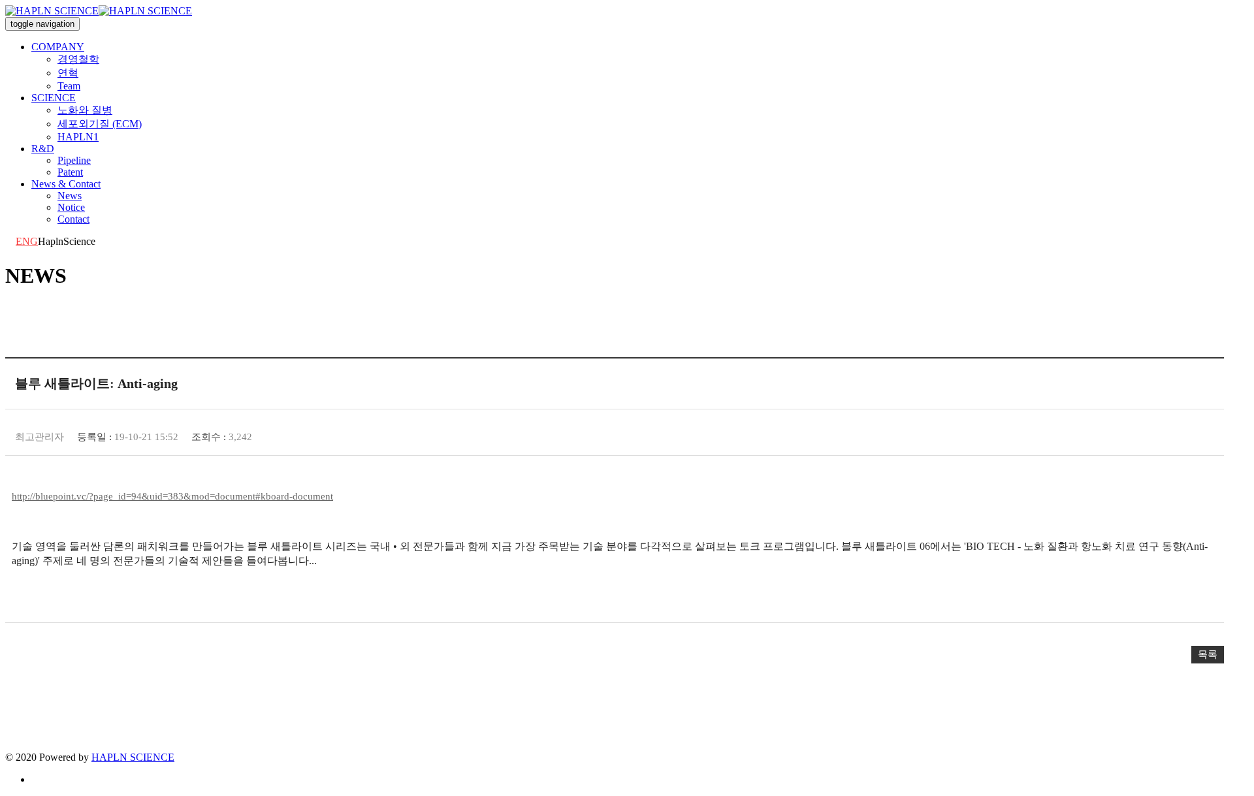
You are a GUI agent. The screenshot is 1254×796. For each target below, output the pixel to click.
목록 (1207, 654)
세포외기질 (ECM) (99, 123)
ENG (27, 241)
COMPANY (57, 46)
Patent (70, 172)
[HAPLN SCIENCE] (98, 10)
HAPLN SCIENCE (132, 757)
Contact (73, 219)
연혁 (67, 72)
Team (68, 85)
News (69, 195)
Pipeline (74, 160)
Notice (71, 207)
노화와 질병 (84, 110)
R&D (42, 148)
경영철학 (78, 59)
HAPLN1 (78, 136)
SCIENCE (53, 97)
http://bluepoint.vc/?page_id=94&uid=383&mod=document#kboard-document (172, 496)
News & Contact (66, 183)
